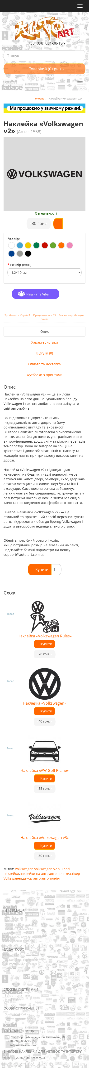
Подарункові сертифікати (22, 960)
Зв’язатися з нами (17, 995)
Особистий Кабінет (18, 1014)
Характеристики (44, 342)
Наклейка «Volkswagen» (44, 703)
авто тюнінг (51, 878)
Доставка (11, 920)
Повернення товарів (19, 941)
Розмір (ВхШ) (20, 264)
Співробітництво (16, 933)
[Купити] (58, 223)
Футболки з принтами (44, 375)
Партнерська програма (21, 964)
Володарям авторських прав (24, 937)
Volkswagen (24, 869)
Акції (8, 968)
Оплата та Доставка (44, 364)
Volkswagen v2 (45, 869)
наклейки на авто (34, 873)
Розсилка (11, 1022)
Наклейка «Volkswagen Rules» (45, 636)
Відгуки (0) (44, 353)
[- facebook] (7, 980)
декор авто (32, 878)
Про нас (10, 916)
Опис (44, 331)
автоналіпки (59, 873)
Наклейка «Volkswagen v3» (44, 837)
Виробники (13, 955)
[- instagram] (14, 980)
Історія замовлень (17, 1018)
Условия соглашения (19, 929)
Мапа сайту (13, 999)
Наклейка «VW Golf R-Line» (44, 770)
